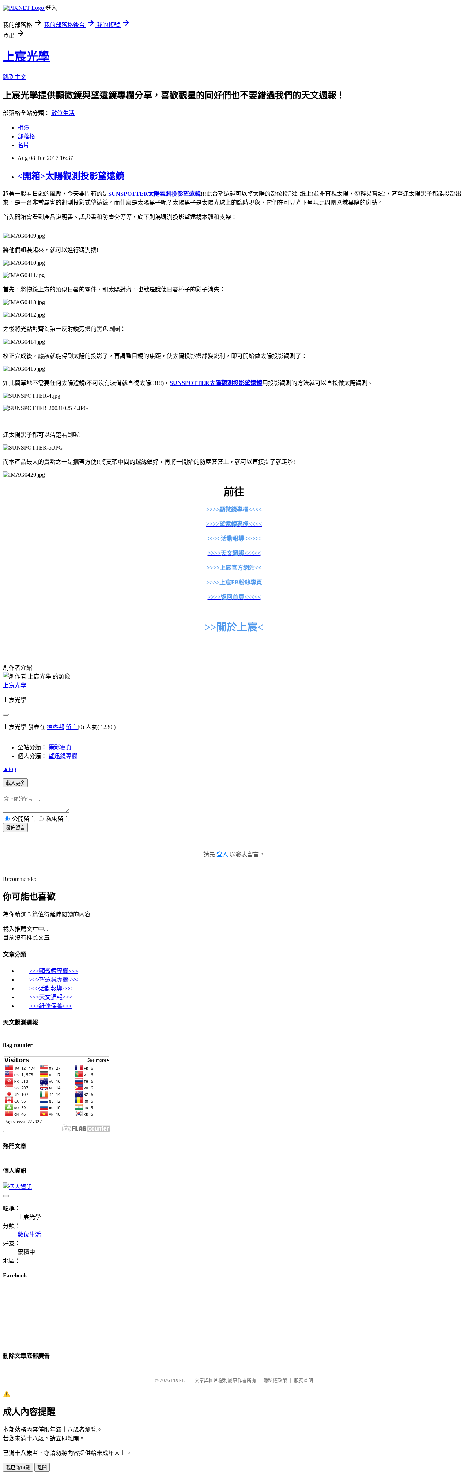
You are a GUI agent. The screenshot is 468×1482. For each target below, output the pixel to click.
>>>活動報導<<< (50, 988)
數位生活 (63, 113)
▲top (9, 769)
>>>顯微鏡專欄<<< (53, 971)
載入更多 (15, 783)
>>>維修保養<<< (50, 1006)
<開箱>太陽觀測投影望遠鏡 (71, 176)
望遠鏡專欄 (63, 756)
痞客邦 (55, 727)
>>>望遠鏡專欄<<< (53, 980)
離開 (42, 1467)
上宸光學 (26, 56)
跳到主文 (14, 77)
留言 (72, 727)
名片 (23, 145)
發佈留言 (15, 827)
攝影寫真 (60, 747)
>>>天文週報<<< (50, 997)
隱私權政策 (275, 1380)
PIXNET (179, 1380)
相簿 (23, 128)
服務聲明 (303, 1380)
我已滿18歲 (18, 1467)
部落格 (26, 136)
